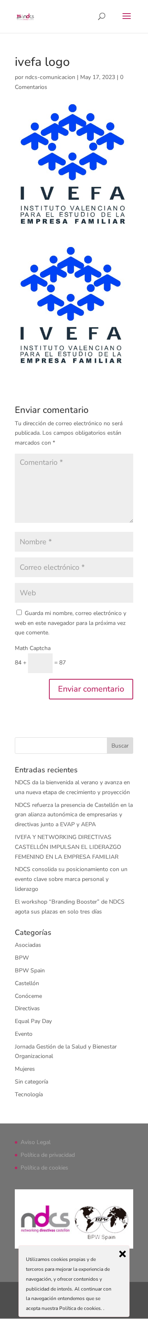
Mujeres (25, 1069)
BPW (22, 958)
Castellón (27, 983)
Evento (23, 1034)
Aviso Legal (36, 1142)
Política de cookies (44, 1168)
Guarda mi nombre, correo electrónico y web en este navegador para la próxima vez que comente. (70, 623)
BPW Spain (30, 970)
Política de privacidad (48, 1155)
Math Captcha (33, 648)
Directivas (27, 1008)
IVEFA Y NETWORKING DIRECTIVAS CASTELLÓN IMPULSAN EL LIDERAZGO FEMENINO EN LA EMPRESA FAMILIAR (68, 847)
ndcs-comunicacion (50, 77)
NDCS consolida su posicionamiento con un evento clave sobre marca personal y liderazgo (71, 879)
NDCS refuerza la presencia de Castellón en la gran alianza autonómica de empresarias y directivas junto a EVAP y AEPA (74, 815)
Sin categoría (31, 1082)
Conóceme (28, 996)
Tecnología (29, 1094)
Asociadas (28, 945)
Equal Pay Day (33, 1021)
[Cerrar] (122, 1254)
